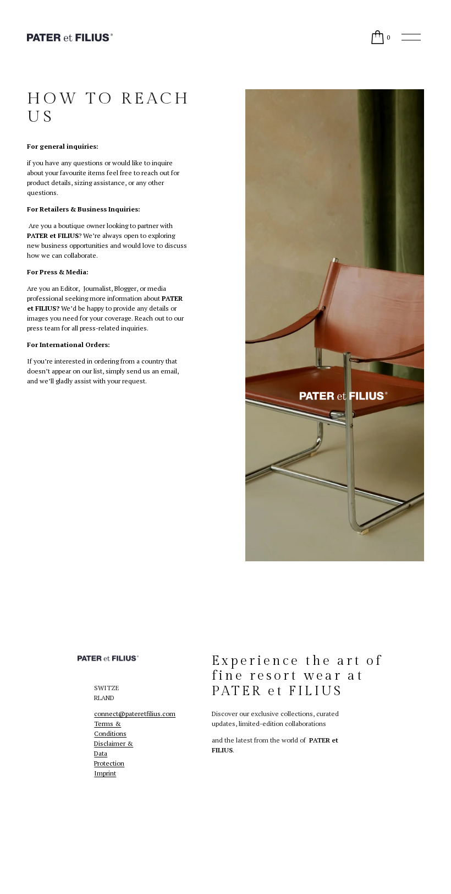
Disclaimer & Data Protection (113, 753)
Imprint (105, 773)
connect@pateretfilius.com (134, 713)
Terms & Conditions (110, 728)
